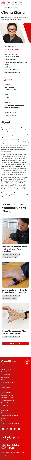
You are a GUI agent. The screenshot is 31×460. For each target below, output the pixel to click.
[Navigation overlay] (28, 3)
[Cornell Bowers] (11, 3)
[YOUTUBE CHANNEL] (19, 429)
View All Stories (15, 343)
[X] (15, 429)
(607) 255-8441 (9, 88)
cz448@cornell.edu (11, 90)
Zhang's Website (13, 49)
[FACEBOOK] (3, 429)
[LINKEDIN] (11, 429)
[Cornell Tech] (10, 446)
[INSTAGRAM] (7, 429)
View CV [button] (10, 80)
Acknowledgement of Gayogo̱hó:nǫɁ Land (11, 438)
